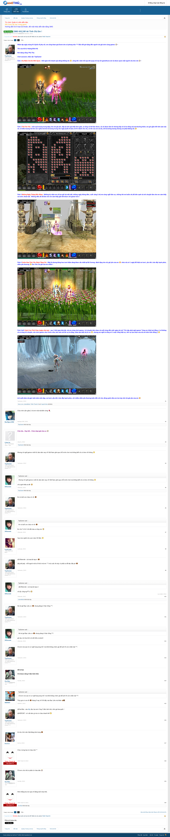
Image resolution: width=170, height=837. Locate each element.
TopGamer (26, 33)
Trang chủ (7, 11)
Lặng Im (19, 442)
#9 (165, 570)
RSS (165, 834)
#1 (165, 401)
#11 (165, 616)
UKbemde (20, 487)
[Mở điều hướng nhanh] (164, 18)
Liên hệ (151, 835)
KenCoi (19, 743)
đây (29, 709)
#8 (165, 549)
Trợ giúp (156, 835)
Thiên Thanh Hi (46, 36)
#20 (165, 802)
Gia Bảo (19, 680)
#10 (165, 596)
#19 (165, 781)
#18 (165, 761)
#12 (165, 641)
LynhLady (20, 549)
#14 (165, 680)
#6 (165, 508)
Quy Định (145, 835)
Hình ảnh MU (15, 33)
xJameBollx (27, 404)
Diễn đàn (16, 11)
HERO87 (20, 703)
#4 (165, 463)
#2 (165, 421)
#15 (165, 703)
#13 (165, 657)
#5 (165, 487)
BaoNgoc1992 (21, 421)
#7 (165, 532)
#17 (165, 743)
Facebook (25, 11)
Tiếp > (22, 40)
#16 (165, 720)
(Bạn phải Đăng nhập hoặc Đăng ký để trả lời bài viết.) (153, 812)
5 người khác (44, 404)
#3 (165, 442)
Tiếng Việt (139, 835)
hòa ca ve (20, 404)
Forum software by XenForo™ (17, 835)
